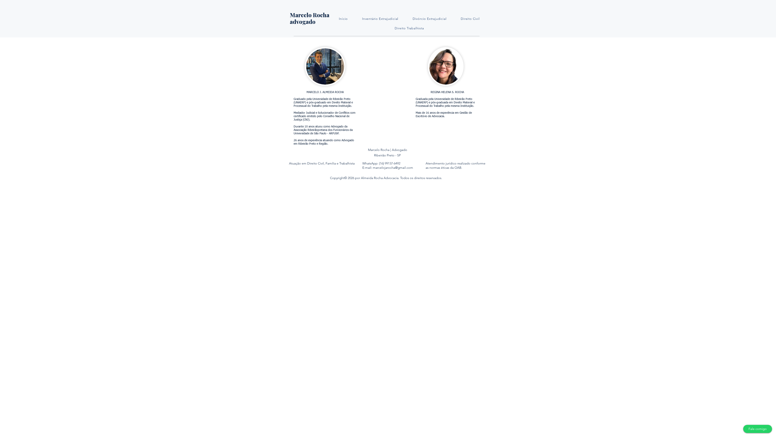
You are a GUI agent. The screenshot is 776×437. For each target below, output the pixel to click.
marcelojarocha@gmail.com (393, 168)
